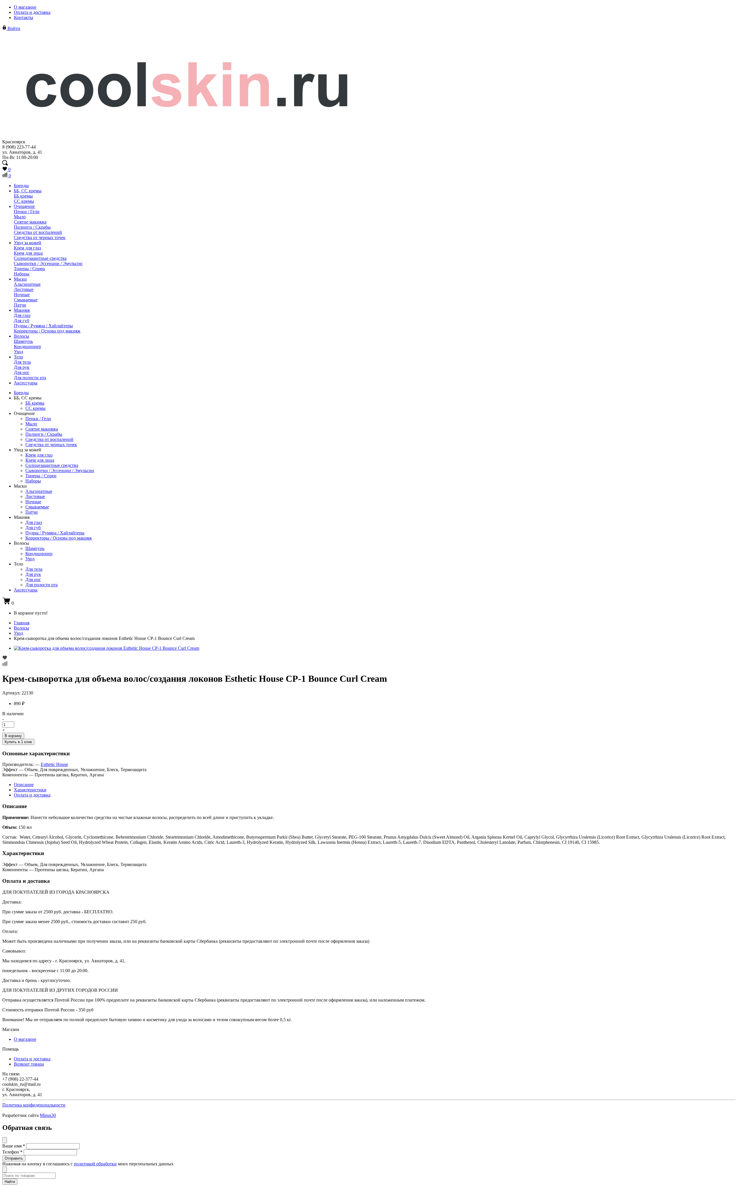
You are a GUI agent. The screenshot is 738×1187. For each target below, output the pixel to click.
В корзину (13, 736)
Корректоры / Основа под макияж (47, 330)
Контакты (23, 17)
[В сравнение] (369, 664)
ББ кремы (23, 196)
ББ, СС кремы (28, 190)
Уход (18, 351)
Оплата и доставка (32, 12)
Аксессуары (25, 382)
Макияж (22, 310)
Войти (13, 28)
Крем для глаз (27, 247)
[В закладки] (369, 658)
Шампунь (23, 341)
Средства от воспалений (38, 232)
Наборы (21, 273)
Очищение (24, 206)
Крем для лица (28, 253)
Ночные (22, 294)
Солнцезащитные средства (40, 258)
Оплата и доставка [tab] (32, 794)
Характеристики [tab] (30, 789)
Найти (10, 1182)
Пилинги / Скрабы (32, 227)
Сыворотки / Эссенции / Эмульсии (48, 263)
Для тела (22, 362)
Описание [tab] (24, 784)
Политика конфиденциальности (33, 1105)
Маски (20, 279)
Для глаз (22, 315)
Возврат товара (29, 1064)
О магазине (25, 7)
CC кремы (24, 201)
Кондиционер (27, 346)
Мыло (20, 216)
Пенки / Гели (26, 211)
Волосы (21, 336)
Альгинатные (27, 284)
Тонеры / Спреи (29, 268)
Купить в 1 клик (18, 742)
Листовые (23, 289)
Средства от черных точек (39, 237)
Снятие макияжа (30, 221)
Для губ (21, 320)
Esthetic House (54, 764)
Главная (21, 622)
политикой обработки (95, 1163)
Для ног (21, 372)
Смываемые (25, 299)
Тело (18, 356)
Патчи (20, 305)
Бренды (21, 185)
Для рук (21, 367)
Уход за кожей (27, 242)
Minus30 (48, 1115)
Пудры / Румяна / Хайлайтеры (43, 325)
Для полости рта (30, 377)
